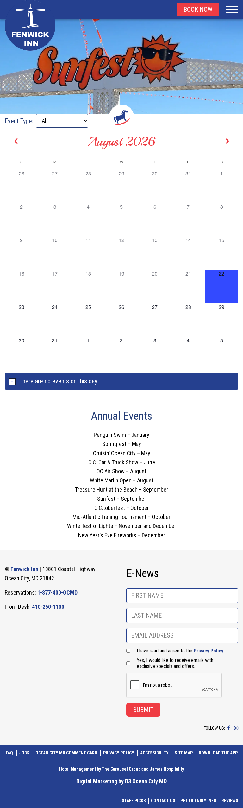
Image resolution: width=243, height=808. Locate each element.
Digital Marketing (96, 781)
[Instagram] (236, 728)
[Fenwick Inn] (30, 25)
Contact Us (163, 800)
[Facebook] (228, 728)
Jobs (24, 752)
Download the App (218, 752)
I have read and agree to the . (181, 651)
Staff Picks (134, 800)
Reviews (229, 800)
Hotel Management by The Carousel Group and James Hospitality (121, 769)
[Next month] (227, 141)
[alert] (121, 381)
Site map (184, 752)
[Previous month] (16, 141)
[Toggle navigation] (232, 9)
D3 (128, 781)
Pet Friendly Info (198, 800)
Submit (143, 710)
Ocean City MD (149, 781)
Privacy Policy (208, 651)
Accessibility (154, 752)
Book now (198, 9)
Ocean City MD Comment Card (66, 752)
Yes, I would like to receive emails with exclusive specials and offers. (175, 663)
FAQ (9, 752)
